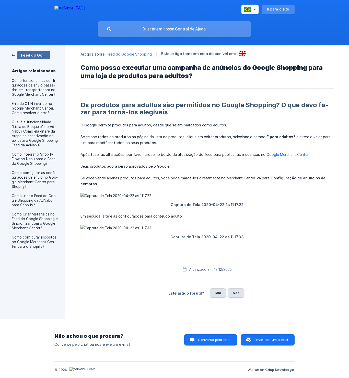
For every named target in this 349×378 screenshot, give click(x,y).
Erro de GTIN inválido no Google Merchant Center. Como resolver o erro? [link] (33, 108)
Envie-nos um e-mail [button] (271, 340)
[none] (70, 9)
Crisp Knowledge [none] (279, 370)
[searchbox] (174, 29)
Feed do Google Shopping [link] (129, 54)
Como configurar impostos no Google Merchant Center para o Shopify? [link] (34, 242)
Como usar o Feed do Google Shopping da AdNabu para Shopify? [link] (34, 200)
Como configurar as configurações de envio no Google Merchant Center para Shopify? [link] (35, 180)
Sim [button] (218, 293)
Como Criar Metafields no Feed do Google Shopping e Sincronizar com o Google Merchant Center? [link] (35, 221)
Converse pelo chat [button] (214, 340)
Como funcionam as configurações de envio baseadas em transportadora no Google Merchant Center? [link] (34, 87)
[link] (31, 54)
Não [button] (236, 293)
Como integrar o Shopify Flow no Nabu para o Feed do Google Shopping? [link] (33, 159)
